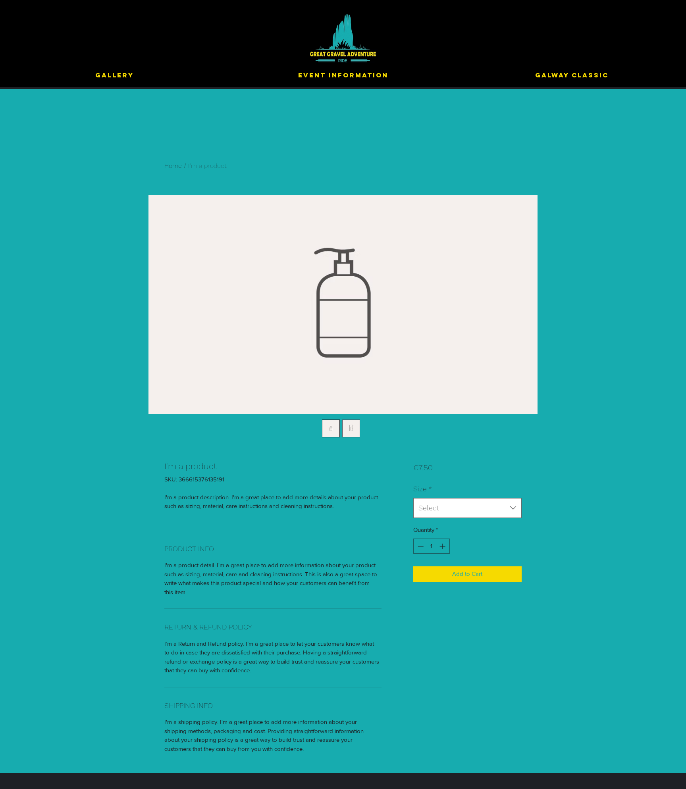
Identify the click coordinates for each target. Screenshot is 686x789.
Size (422, 489)
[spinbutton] (431, 546)
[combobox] (467, 508)
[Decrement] (419, 546)
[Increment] (443, 546)
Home (173, 165)
